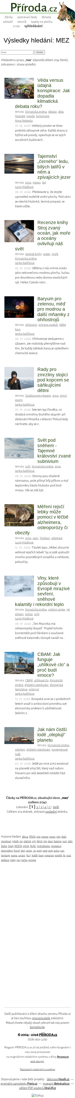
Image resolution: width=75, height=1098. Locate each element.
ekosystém (7, 850)
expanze (49, 855)
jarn (64, 841)
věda (61, 111)
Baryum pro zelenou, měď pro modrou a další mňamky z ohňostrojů (53, 309)
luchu (24, 860)
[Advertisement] (35, 935)
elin (58, 836)
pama (14, 855)
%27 (28, 855)
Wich (39, 841)
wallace (5, 860)
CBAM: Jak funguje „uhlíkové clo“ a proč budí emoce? (53, 665)
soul (68, 855)
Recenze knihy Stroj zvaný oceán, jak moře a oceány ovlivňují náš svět (42, 235)
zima (28, 182)
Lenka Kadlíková (24, 263)
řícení (17, 850)
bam (41, 855)
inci (18, 860)
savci (35, 538)
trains (52, 836)
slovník (21, 21)
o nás (16, 26)
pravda (30, 116)
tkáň (63, 836)
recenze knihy (33, 254)
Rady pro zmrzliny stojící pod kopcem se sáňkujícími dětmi (53, 380)
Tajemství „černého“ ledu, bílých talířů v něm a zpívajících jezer (54, 167)
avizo (56, 850)
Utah (10, 846)
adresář (8, 21)
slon (23, 850)
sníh (27, 466)
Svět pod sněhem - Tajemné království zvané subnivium (54, 451)
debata (52, 111)
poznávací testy (27, 17)
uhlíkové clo (41, 680)
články (9, 17)
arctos (21, 855)
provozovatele (41, 1018)
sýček (26, 846)
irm (45, 841)
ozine (29, 850)
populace (56, 846)
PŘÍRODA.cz (48, 1035)
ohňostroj (31, 324)
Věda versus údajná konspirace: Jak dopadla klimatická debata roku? (42, 93)
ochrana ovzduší (48, 324)
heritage (5, 855)
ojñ (34, 841)
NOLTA (18, 846)
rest (38, 836)
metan (37, 182)
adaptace (56, 538)
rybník (15, 841)
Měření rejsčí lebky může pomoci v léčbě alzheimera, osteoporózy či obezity (41, 520)
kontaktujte (37, 1027)
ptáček (27, 841)
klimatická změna (36, 111)
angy (39, 850)
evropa (32, 860)
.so (34, 850)
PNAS (32, 836)
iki (64, 855)
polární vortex (56, 609)
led (44, 182)
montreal (6, 841)
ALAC (33, 846)
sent (50, 850)
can (62, 850)
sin (21, 841)
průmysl (34, 689)
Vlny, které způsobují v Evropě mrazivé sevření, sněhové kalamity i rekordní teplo (42, 591)
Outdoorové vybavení (38, 395)
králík (35, 855)
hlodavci (45, 538)
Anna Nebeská (24, 120)
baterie (57, 841)
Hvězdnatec (43, 846)
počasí (29, 614)
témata (46, 17)
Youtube (20, 116)
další (56, 807)
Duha (4, 846)
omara (44, 836)
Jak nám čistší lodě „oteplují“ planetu (52, 735)
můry (13, 860)
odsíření (20, 749)
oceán (46, 254)
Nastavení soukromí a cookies (37, 1069)
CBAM (29, 680)
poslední (51, 811)
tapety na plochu (42, 21)
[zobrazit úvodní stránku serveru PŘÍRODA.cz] (37, 8)
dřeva (25, 836)
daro (50, 841)
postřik (58, 855)
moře (55, 254)
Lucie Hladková (24, 187)
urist (45, 850)
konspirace (42, 116)
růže (70, 841)
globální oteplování (36, 685)
